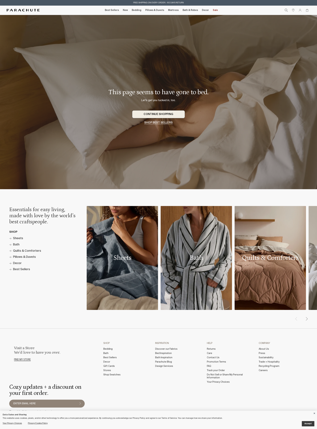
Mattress (173, 10)
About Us (264, 349)
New (125, 10)
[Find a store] (293, 10)
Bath (105, 353)
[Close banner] (314, 413)
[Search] (286, 10)
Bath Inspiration (163, 357)
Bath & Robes (190, 10)
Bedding (136, 10)
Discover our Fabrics (166, 349)
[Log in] (300, 10)
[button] (306, 318)
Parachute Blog (163, 362)
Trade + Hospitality (269, 362)
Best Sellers (112, 10)
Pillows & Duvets (154, 10)
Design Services (164, 366)
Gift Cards (109, 366)
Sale (215, 10)
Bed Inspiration (163, 353)
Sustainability (266, 357)
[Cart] (307, 10)
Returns (211, 349)
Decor (205, 10)
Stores (107, 370)
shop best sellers (158, 122)
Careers (263, 370)
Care (209, 353)
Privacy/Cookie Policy (38, 423)
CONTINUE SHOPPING (158, 114)
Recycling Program (269, 366)
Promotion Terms (216, 362)
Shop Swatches (112, 375)
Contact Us (213, 357)
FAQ (209, 366)
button (80, 404)
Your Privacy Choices (218, 382)
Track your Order (216, 370)
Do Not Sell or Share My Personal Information (225, 376)
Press (262, 353)
